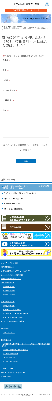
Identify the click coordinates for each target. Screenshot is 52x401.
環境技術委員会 (9, 306)
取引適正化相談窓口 (13, 209)
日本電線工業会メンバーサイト (26, 10)
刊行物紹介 (5, 328)
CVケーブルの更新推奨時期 (13, 321)
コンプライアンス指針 (9, 263)
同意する (27, 150)
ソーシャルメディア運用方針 (12, 275)
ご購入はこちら (9, 333)
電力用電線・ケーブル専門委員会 (15, 314)
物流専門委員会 (9, 291)
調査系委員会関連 (8, 283)
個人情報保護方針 (22, 145)
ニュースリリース (8, 369)
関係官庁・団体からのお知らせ (13, 373)
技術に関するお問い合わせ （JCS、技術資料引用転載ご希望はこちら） (25, 187)
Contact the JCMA (13, 204)
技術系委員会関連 (8, 302)
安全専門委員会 (9, 294)
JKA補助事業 (6, 376)
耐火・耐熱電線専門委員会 (13, 317)
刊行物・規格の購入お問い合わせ (20, 193)
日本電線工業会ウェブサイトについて (15, 271)
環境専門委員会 (9, 287)
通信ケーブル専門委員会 (12, 310)
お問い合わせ (8, 179)
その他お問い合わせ (13, 198)
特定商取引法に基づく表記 (11, 279)
